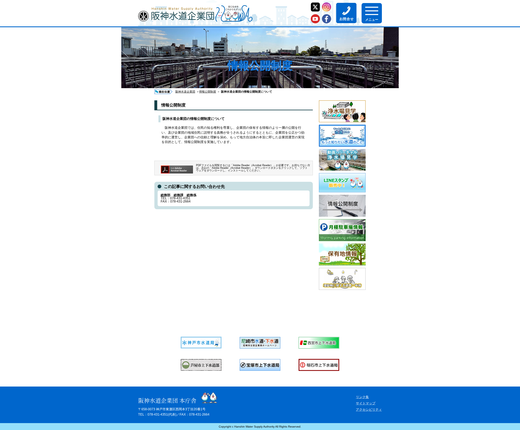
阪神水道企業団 (185, 91)
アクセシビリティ (369, 409)
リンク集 (362, 397)
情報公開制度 (207, 91)
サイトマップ (365, 403)
